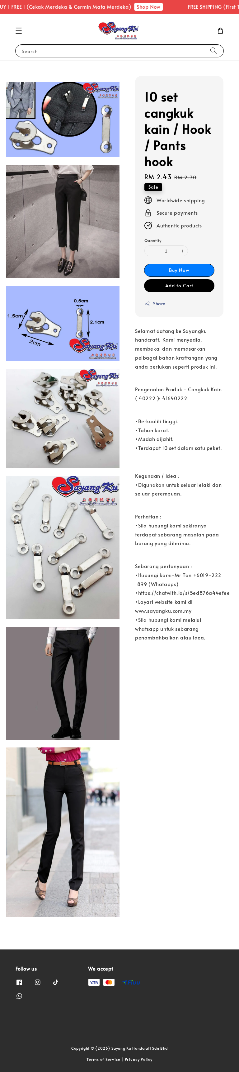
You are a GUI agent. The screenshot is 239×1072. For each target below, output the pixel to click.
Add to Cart (179, 285)
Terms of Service (103, 1059)
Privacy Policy (138, 1059)
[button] (19, 31)
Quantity (152, 240)
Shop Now (138, 6)
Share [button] (159, 304)
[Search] (213, 51)
